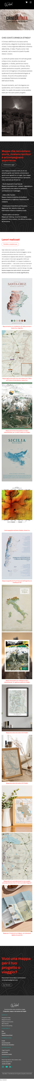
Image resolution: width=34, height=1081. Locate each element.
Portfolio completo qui (10, 244)
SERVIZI (5, 1015)
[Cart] (26, 2)
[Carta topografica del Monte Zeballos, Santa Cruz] (17, 483)
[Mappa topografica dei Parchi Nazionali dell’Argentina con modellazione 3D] (17, 533)
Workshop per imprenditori (8, 1044)
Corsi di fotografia (6, 1042)
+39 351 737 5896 (6, 1063)
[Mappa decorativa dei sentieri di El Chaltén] (17, 685)
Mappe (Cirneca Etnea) (7, 1035)
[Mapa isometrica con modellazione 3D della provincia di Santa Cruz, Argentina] (17, 279)
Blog (3, 1031)
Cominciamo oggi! (8, 165)
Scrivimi (7, 985)
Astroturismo (5, 1052)
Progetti (4, 1033)
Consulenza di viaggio (7, 1054)
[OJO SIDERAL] (8, 7)
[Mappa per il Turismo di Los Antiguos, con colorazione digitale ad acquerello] (17, 886)
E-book (3, 1040)
